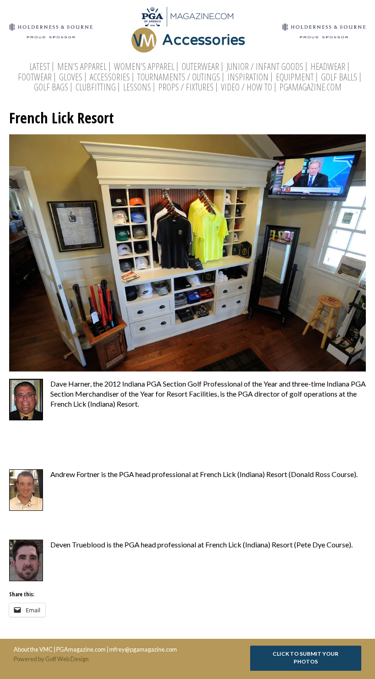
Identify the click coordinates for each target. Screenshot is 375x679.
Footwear (35, 77)
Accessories (110, 77)
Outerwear (200, 66)
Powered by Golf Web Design (51, 659)
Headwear (328, 66)
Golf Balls (339, 77)
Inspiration (247, 77)
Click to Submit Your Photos (305, 657)
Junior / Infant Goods (264, 66)
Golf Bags (51, 87)
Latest (39, 66)
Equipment (295, 77)
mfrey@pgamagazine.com (143, 649)
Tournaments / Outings (178, 77)
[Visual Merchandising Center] (187, 17)
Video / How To (246, 87)
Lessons (137, 87)
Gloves (70, 77)
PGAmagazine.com (310, 87)
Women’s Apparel (144, 66)
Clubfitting (95, 87)
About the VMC (33, 649)
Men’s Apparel (82, 66)
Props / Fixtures (186, 87)
